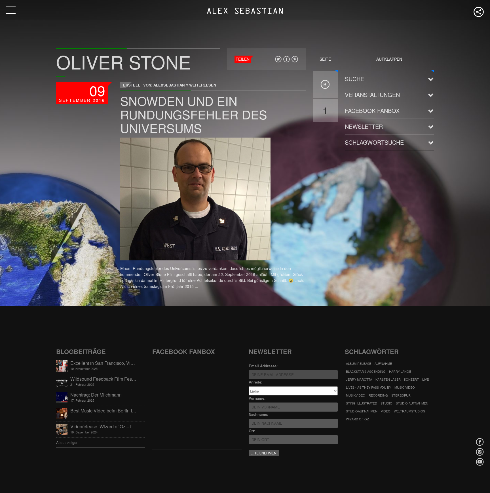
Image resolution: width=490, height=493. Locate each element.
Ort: (252, 430)
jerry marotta (359, 379)
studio (386, 403)
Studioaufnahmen (361, 411)
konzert (411, 379)
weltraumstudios (409, 411)
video (385, 411)
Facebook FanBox (372, 110)
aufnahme (383, 363)
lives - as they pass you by (368, 387)
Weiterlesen (202, 85)
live (425, 379)
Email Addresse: (263, 365)
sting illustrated (361, 403)
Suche (354, 79)
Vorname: (257, 398)
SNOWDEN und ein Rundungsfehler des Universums (193, 114)
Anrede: (255, 382)
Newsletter (364, 126)
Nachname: (258, 414)
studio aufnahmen (412, 403)
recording (378, 395)
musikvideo (355, 395)
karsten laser (388, 379)
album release (358, 363)
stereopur (401, 395)
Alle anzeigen (67, 442)
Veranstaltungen (372, 94)
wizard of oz (357, 419)
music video (404, 387)
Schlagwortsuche (374, 142)
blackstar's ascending (366, 371)
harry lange (400, 371)
